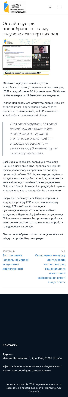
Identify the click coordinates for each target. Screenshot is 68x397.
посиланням (43, 370)
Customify (33, 391)
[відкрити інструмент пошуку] (50, 7)
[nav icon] (59, 7)
